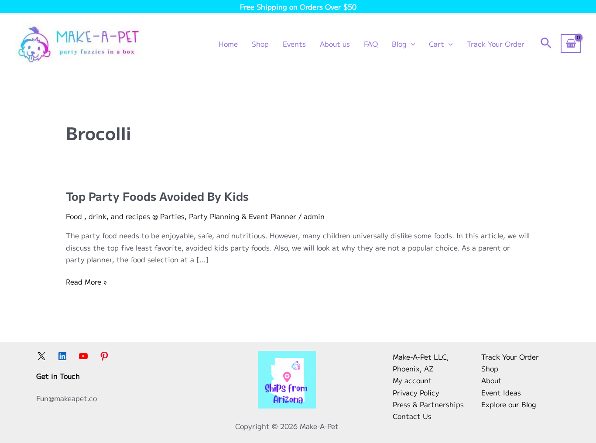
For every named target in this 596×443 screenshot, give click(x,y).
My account (412, 380)
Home (228, 43)
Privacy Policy (416, 392)
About (491, 380)
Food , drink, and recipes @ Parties (125, 216)
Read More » (86, 282)
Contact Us (412, 416)
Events (294, 43)
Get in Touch (58, 376)
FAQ (371, 43)
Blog (399, 43)
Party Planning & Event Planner (242, 216)
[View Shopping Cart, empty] (571, 43)
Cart (436, 43)
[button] (411, 44)
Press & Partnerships (428, 404)
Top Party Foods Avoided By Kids (157, 196)
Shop (260, 43)
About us (335, 43)
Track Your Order (495, 43)
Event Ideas (501, 392)
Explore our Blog (508, 404)
